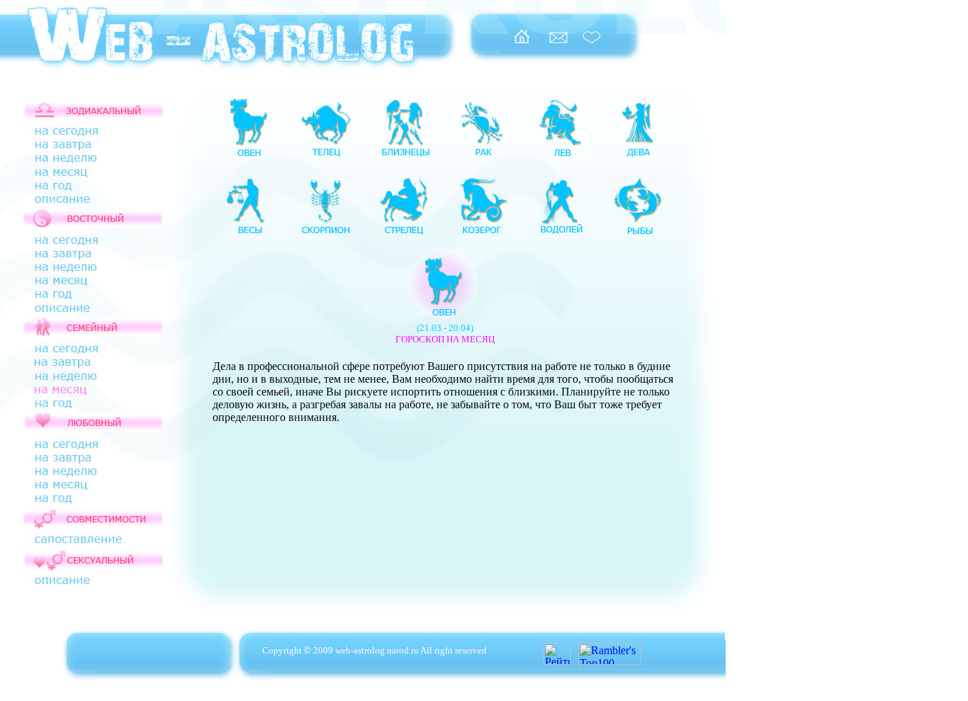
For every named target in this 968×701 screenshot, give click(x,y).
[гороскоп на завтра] (78, 148)
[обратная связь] (558, 44)
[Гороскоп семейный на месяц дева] (637, 156)
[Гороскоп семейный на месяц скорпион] (326, 234)
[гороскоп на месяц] (78, 393)
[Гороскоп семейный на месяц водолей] (559, 234)
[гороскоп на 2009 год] (78, 297)
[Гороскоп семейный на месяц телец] (326, 156)
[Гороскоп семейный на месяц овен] (248, 156)
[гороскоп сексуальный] (78, 591)
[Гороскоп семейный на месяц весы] (248, 234)
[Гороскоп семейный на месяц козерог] (481, 234)
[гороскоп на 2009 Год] (78, 189)
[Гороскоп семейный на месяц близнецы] (403, 156)
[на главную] (520, 44)
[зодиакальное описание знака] (78, 206)
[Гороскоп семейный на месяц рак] (481, 156)
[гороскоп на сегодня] (78, 134)
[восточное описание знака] (78, 314)
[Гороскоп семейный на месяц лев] (559, 156)
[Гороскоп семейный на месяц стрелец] (403, 234)
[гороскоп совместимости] (78, 540)
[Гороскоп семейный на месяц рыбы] (637, 234)
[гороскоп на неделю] (78, 161)
